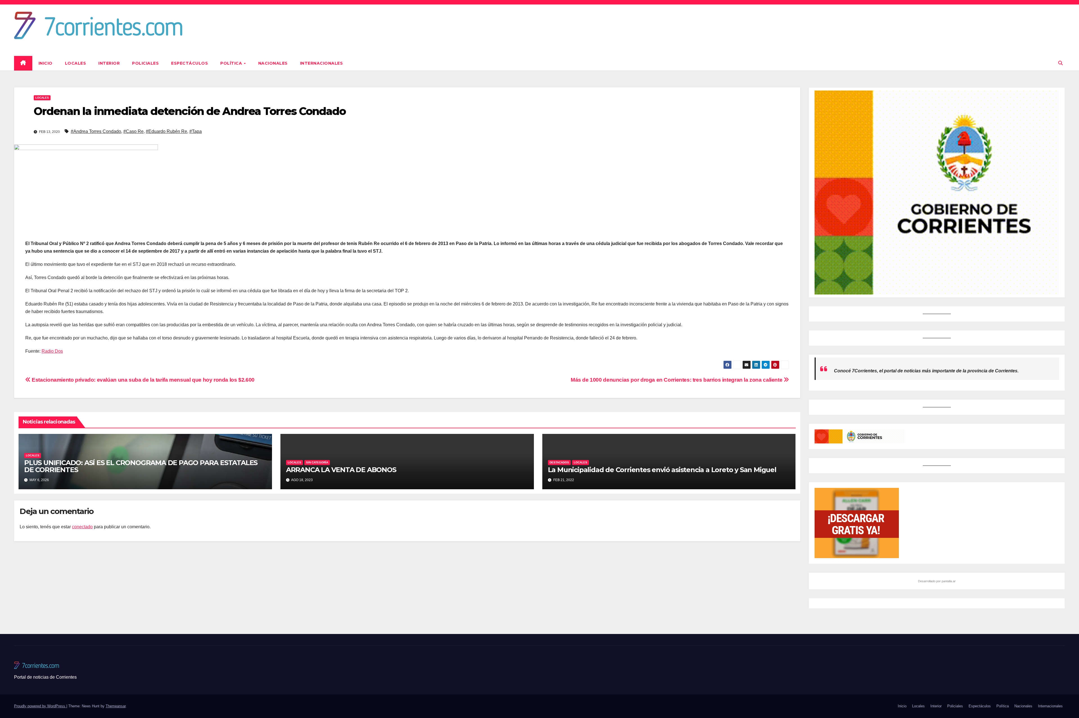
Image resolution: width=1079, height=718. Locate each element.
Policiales (145, 63)
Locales (75, 63)
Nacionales (273, 63)
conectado (82, 526)
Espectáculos (189, 63)
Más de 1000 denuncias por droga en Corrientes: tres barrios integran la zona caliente (677, 380)
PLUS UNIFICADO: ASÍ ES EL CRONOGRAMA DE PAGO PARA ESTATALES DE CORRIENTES (140, 466)
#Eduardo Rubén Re (166, 131)
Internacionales (321, 63)
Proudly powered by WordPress (40, 706)
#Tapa (195, 131)
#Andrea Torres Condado (96, 131)
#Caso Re (133, 131)
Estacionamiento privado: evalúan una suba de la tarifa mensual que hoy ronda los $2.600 (143, 380)
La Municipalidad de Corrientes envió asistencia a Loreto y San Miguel (662, 470)
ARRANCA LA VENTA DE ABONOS (341, 470)
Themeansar (116, 706)
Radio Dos (52, 351)
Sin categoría (317, 462)
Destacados (559, 462)
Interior (109, 63)
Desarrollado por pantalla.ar (937, 581)
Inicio (45, 63)
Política (231, 63)
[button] (1060, 63)
